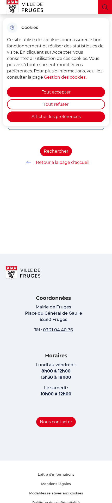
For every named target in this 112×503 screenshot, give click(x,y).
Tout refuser (56, 104)
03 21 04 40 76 (58, 329)
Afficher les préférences (56, 116)
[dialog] (56, 72)
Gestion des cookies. (65, 77)
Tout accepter (56, 92)
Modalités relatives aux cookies (56, 493)
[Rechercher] (105, 7)
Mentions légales (56, 484)
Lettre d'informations (56, 474)
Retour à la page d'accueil (62, 162)
